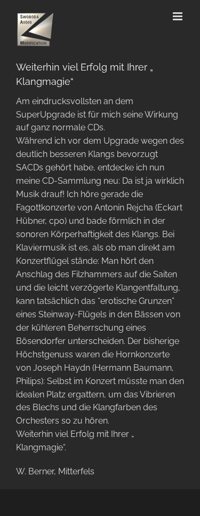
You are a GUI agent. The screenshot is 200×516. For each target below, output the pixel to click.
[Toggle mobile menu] (178, 16)
